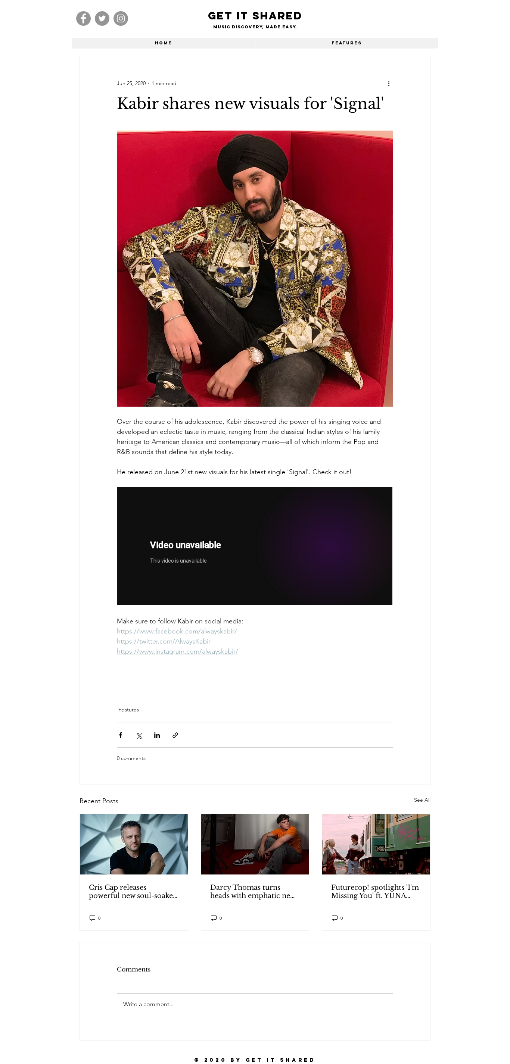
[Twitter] (102, 18)
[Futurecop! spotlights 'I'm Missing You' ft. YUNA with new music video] (376, 844)
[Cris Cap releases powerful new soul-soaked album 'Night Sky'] (134, 844)
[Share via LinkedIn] (157, 735)
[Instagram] (120, 18)
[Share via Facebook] (120, 735)
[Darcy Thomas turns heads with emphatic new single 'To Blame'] (255, 844)
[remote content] (255, 546)
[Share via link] (175, 735)
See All (422, 800)
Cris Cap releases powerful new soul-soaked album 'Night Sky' (133, 891)
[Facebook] (83, 18)
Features (128, 709)
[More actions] (388, 83)
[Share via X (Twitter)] (138, 735)
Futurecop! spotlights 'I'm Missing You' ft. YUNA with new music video (375, 891)
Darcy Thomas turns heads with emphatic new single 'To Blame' (252, 891)
